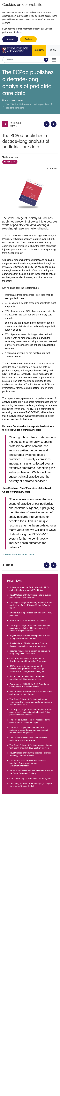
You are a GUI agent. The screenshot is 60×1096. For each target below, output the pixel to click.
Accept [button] (10, 39)
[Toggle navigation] (54, 60)
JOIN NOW (39, 50)
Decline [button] (28, 39)
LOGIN (53, 50)
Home (5, 100)
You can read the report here (18, 554)
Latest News (17, 100)
